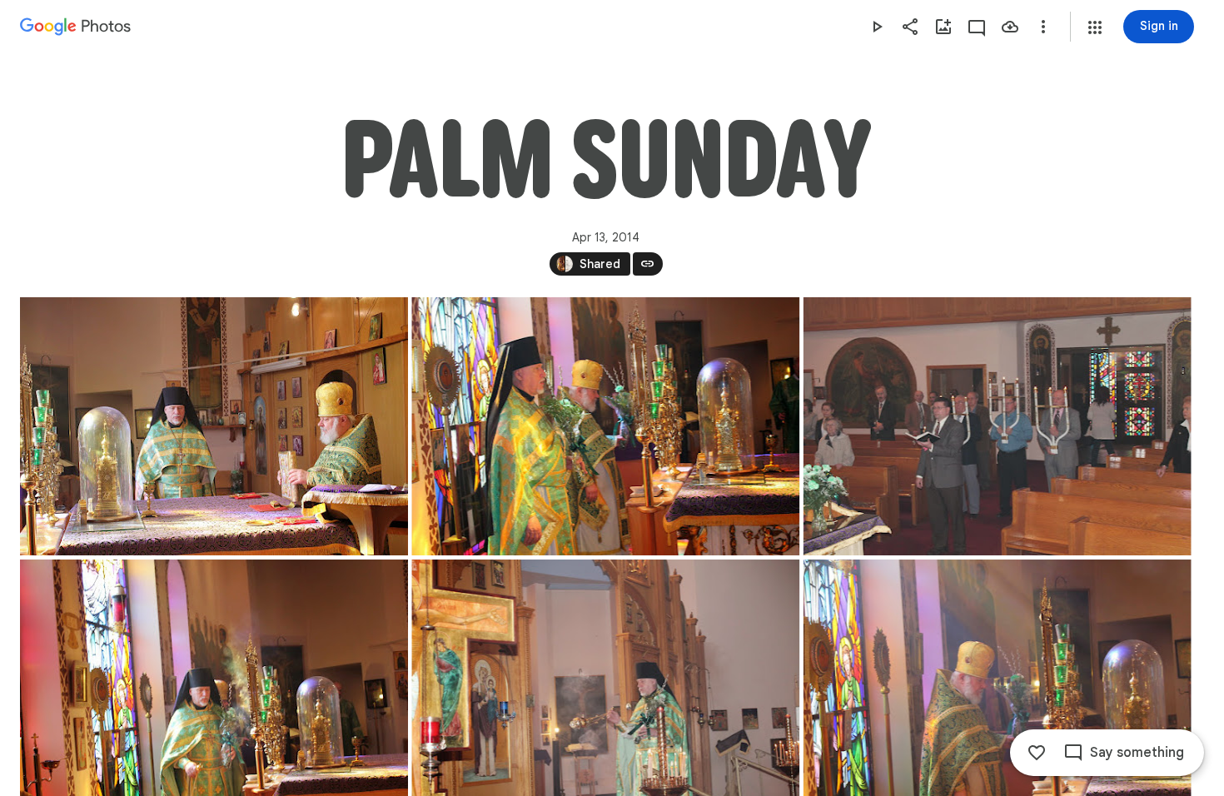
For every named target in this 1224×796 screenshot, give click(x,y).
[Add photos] (943, 26)
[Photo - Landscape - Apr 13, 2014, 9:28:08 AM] (605, 426)
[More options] (1043, 26)
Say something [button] (1137, 752)
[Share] (910, 26)
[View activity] (976, 26)
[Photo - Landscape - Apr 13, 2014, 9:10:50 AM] (214, 426)
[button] (1095, 27)
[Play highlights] (877, 27)
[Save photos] (1010, 26)
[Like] (1036, 752)
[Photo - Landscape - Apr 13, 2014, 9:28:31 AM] (998, 426)
